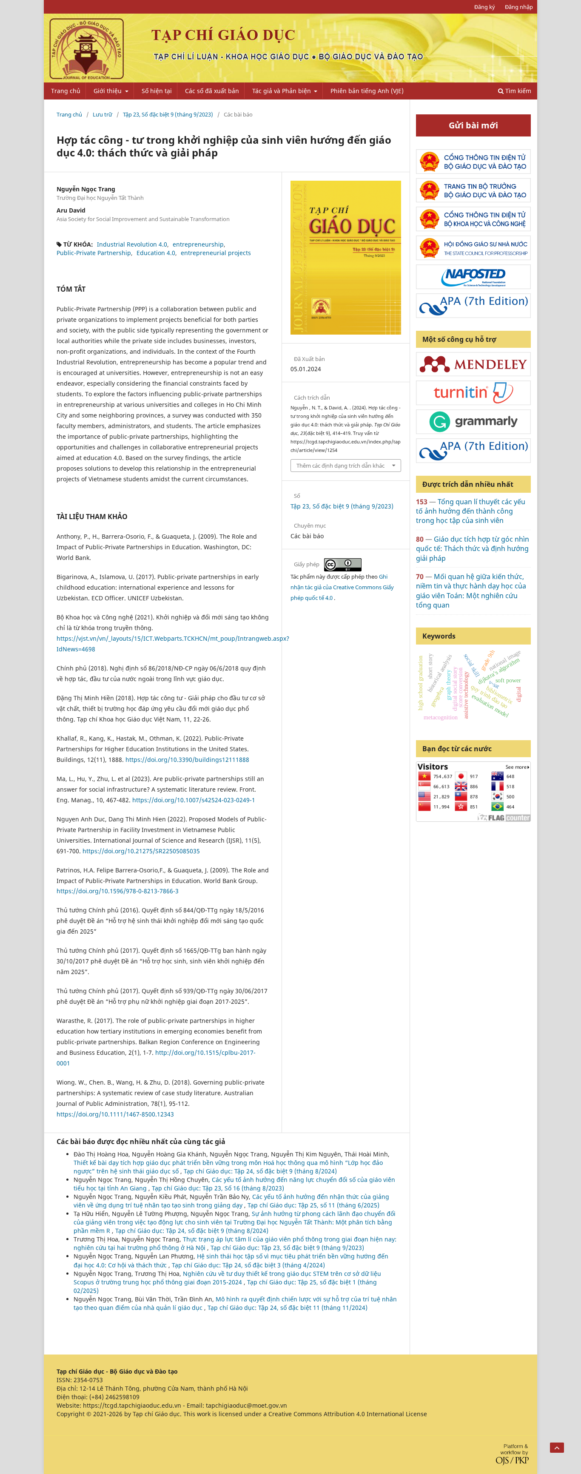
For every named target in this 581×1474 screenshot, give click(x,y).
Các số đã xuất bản (212, 91)
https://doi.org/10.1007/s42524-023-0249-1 (193, 800)
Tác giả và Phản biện (282, 91)
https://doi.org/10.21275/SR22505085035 (141, 851)
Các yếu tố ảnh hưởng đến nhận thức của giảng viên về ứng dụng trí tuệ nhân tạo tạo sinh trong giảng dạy (231, 1201)
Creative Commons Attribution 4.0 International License (347, 1414)
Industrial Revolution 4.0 (132, 244)
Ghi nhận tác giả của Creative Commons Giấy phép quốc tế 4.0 (342, 587)
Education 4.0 (156, 253)
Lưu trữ (102, 114)
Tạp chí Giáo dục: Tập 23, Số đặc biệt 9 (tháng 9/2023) (287, 1248)
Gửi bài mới (473, 125)
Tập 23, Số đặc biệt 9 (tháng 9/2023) (168, 114)
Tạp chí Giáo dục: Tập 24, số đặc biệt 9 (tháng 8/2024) (260, 1171)
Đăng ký (484, 7)
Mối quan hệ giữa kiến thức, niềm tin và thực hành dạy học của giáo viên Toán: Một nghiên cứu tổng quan (471, 591)
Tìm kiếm (517, 91)
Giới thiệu (108, 91)
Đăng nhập (519, 7)
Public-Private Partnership (94, 253)
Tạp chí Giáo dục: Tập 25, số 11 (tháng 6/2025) (313, 1205)
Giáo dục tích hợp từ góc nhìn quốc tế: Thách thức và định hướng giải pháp (472, 548)
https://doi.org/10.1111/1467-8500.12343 (115, 1114)
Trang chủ (65, 91)
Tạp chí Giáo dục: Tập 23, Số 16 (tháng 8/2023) (218, 1188)
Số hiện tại (157, 91)
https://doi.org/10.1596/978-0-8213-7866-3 (118, 891)
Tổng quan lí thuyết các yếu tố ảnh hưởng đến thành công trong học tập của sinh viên (470, 511)
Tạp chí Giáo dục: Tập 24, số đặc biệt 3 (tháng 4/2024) (248, 1265)
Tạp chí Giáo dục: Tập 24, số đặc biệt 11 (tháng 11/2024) (287, 1308)
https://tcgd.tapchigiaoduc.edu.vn (132, 1405)
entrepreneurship (198, 244)
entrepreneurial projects (216, 253)
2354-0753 (88, 1380)
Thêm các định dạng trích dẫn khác (340, 465)
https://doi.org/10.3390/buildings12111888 (187, 759)
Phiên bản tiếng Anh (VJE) (367, 91)
